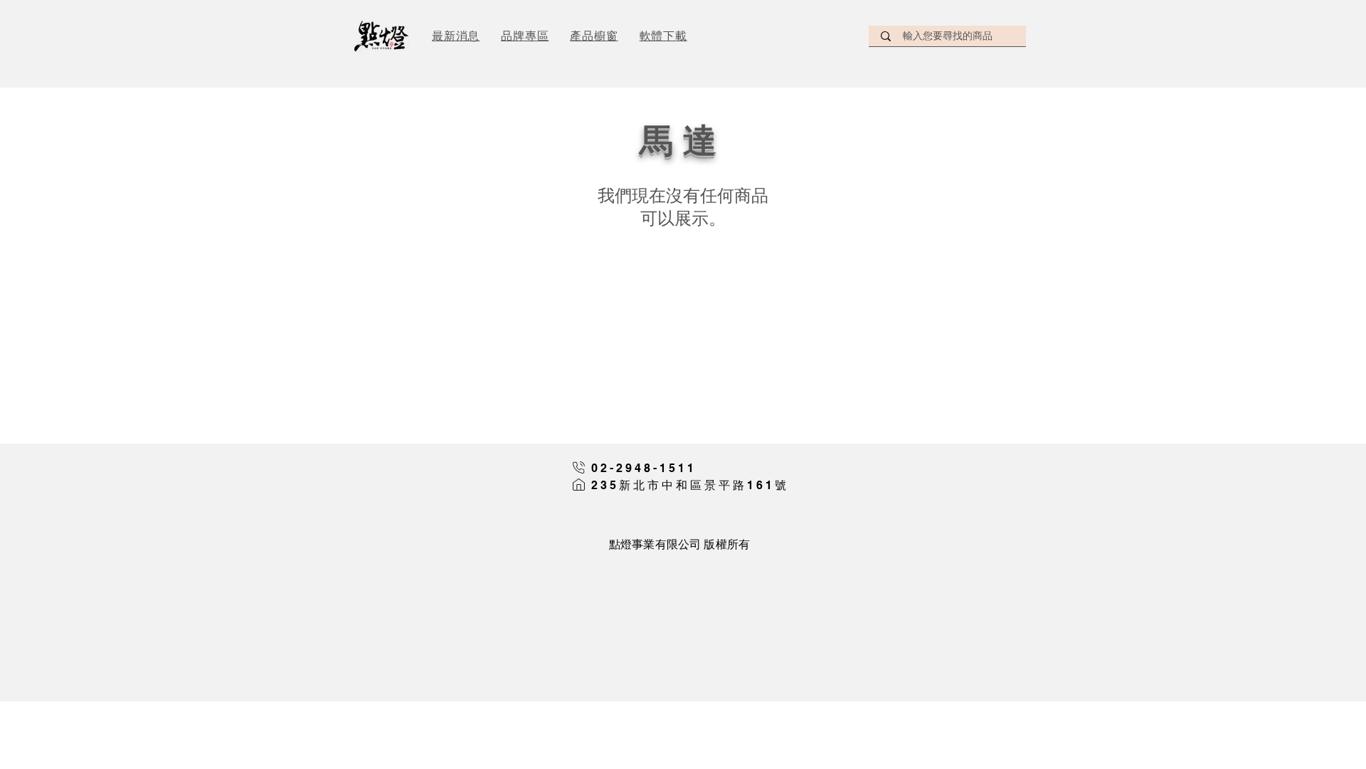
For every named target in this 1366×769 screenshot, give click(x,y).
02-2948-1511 (644, 468)
